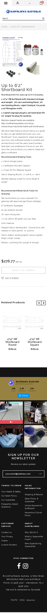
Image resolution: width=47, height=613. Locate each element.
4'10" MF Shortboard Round (12, 342)
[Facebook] (19, 566)
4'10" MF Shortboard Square (35, 342)
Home (4, 27)
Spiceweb (35, 590)
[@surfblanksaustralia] (11, 382)
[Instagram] (25, 566)
